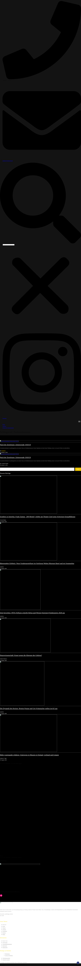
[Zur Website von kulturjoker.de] (28, 513)
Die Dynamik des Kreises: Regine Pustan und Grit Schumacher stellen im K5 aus (28, 708)
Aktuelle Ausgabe (6, 959)
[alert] (40, 812)
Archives (4, 426)
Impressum (5, 945)
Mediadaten (7, 953)
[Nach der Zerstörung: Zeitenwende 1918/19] (9, 441)
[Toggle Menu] (79, 421)
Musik (4, 934)
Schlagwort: (8, 427)
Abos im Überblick (9, 955)
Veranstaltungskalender (7, 944)
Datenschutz (5, 947)
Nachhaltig (5, 931)
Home (4, 424)
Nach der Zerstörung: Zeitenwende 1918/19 (15, 445)
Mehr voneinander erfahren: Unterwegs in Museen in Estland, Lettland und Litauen (29, 755)
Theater (4, 927)
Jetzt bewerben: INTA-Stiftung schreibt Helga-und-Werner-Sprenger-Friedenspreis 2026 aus (32, 613)
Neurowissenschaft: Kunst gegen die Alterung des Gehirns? (21, 655)
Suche (1, 244)
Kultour (4, 932)
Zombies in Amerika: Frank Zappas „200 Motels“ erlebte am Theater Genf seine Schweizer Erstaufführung (37, 517)
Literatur (4, 929)
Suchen (1, 466)
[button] (40, 203)
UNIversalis (5, 942)
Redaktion (3, 450)
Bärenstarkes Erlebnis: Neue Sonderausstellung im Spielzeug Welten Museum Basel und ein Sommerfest (37, 563)
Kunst (4, 926)
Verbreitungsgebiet (6, 958)
